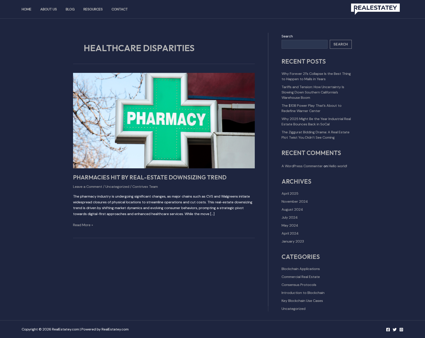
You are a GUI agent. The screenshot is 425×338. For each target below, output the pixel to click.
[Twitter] (395, 330)
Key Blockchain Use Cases (302, 300)
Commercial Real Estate (301, 276)
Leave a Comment (87, 186)
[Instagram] (401, 330)
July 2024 (290, 217)
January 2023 (293, 241)
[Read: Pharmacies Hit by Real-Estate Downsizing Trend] (164, 120)
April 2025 (290, 193)
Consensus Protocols (299, 284)
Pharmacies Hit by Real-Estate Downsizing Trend (149, 177)
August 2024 (292, 209)
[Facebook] (388, 330)
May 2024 (290, 225)
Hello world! (338, 166)
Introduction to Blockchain (303, 292)
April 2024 (290, 233)
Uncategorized (117, 186)
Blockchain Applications (301, 268)
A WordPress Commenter (302, 166)
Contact (120, 9)
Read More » (83, 224)
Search (287, 36)
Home (26, 9)
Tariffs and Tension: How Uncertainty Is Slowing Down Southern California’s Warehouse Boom (313, 92)
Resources (93, 9)
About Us (48, 9)
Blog (70, 9)
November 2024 (295, 201)
